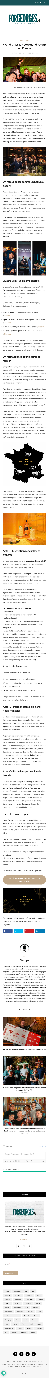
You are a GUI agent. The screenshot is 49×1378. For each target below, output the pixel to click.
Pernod (34, 1320)
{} (29, 1161)
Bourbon (7, 1299)
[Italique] (7, 1161)
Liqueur (30, 1312)
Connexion (42, 1146)
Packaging (8, 1320)
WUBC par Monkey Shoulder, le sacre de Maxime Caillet (24, 1049)
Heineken (35, 1307)
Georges (24, 960)
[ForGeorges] (24, 18)
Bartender (18, 1295)
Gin (27, 1307)
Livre (39, 1312)
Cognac (17, 1303)
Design (38, 1303)
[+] (32, 1161)
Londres (16, 1316)
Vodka (14, 1332)
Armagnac (17, 1291)
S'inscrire (7, 315)
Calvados (18, 1299)
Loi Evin (7, 1316)
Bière (38, 1295)
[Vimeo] (28, 1354)
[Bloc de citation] (21, 1161)
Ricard (24, 1324)
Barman (7, 1295)
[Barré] (13, 1161)
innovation (20, 1312)
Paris (17, 1320)
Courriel (6, 1264)
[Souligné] (10, 1161)
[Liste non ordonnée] (18, 1161)
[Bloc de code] (24, 1161)
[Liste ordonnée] (16, 1161)
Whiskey (23, 1332)
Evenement (17, 1307)
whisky (33, 1332)
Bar (33, 1291)
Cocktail (40, 1299)
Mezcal (26, 1316)
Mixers (36, 1316)
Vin (6, 1332)
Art (26, 1291)
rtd (31, 1324)
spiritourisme (9, 1328)
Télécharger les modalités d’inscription (24, 880)
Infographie (8, 1312)
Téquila (29, 1328)
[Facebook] (15, 1354)
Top (25, 1373)
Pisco (6, 1324)
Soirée (39, 1324)
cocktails (7, 1303)
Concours (24, 40)
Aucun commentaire (31, 53)
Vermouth (39, 1328)
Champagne (29, 1299)
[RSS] (34, 1354)
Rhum (15, 1324)
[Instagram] (21, 1354)
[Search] (44, 2)
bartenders (29, 1295)
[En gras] (5, 1161)
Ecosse (7, 1307)
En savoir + (24, 1239)
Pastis (25, 1320)
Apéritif (7, 1291)
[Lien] (27, 1161)
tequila (20, 1328)
